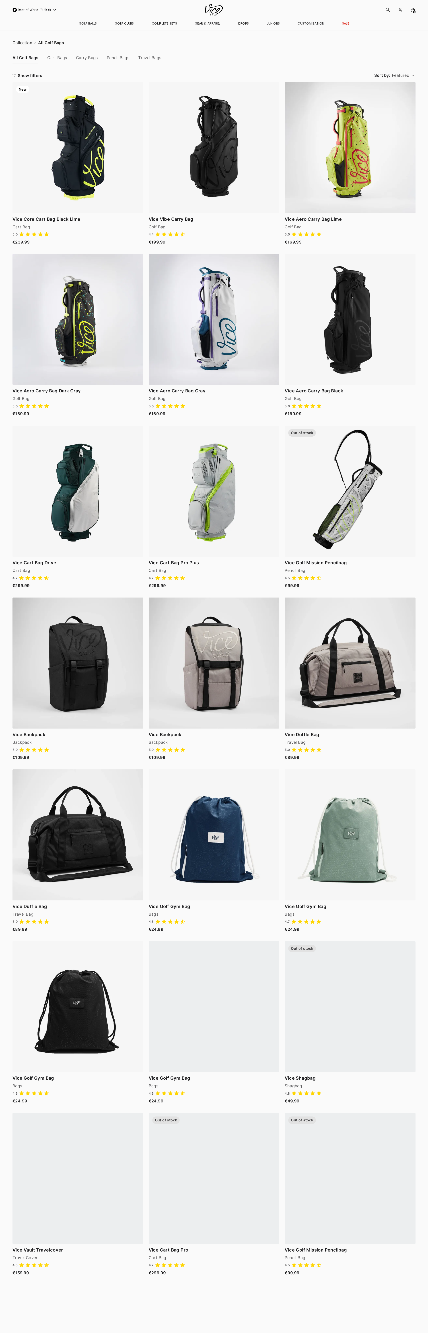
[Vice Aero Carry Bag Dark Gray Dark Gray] (77, 319)
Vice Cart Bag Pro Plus (174, 562)
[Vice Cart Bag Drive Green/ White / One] (77, 491)
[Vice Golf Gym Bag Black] (77, 1006)
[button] (34, 9)
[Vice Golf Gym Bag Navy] (214, 834)
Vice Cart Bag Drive (34, 562)
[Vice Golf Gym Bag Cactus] (214, 1006)
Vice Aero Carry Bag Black (314, 391)
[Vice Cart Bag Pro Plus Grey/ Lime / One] (214, 491)
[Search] (388, 9)
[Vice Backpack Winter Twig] (214, 663)
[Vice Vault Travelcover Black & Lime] (77, 1178)
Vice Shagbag (300, 1078)
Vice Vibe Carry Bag (171, 219)
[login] (400, 9)
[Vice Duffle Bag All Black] (77, 834)
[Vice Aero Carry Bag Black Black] (350, 319)
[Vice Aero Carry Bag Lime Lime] (350, 147)
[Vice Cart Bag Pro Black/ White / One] (214, 1178)
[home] (214, 10)
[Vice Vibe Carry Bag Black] (214, 147)
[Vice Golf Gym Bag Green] (350, 834)
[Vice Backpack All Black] (77, 663)
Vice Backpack (28, 734)
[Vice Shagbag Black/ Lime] (350, 1006)
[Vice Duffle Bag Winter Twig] (350, 663)
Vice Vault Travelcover (37, 1250)
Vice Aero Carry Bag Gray (177, 391)
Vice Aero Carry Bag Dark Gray (46, 391)
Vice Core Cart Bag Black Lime (46, 219)
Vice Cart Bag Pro (168, 1250)
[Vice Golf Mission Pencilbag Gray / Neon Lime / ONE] (350, 491)
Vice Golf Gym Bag (169, 906)
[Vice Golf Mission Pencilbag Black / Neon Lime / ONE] (350, 1178)
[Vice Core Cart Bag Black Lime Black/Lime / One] (77, 147)
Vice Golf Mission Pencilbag (316, 562)
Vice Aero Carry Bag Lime (313, 219)
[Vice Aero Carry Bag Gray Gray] (214, 319)
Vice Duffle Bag (302, 734)
